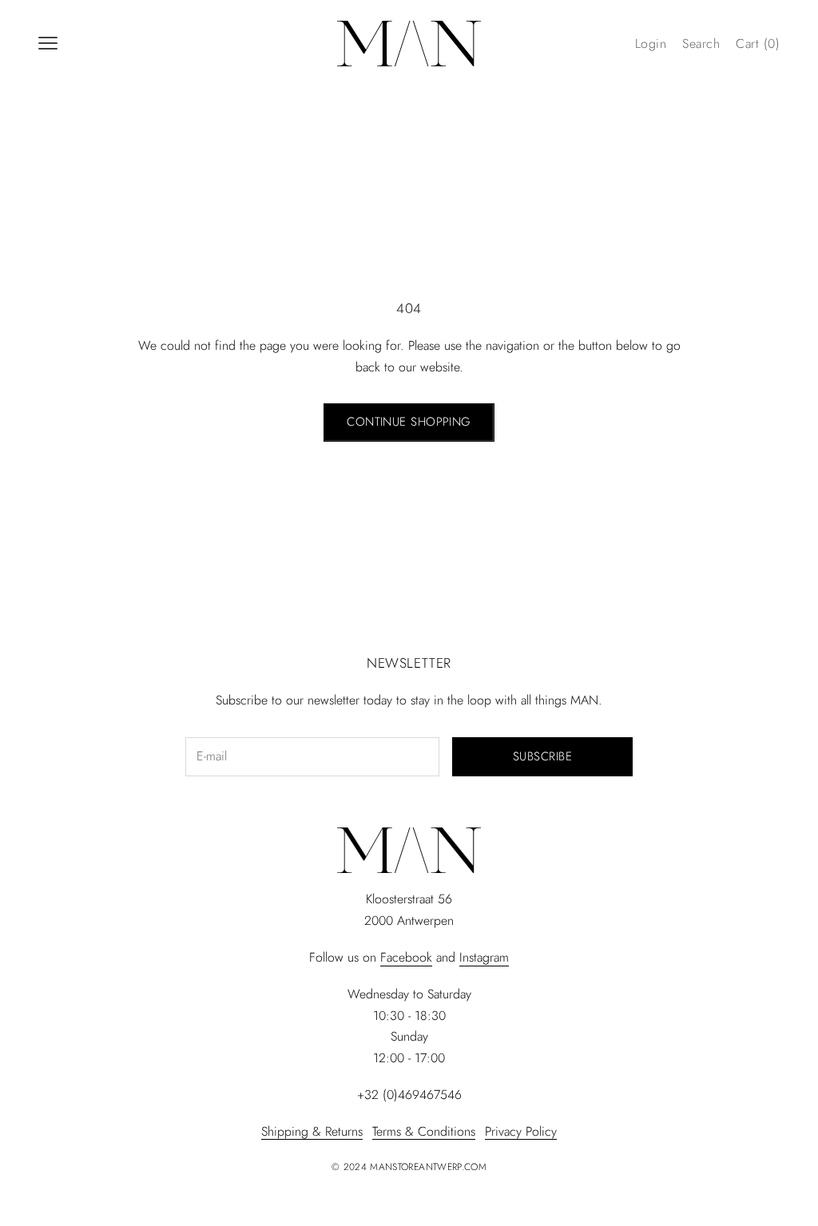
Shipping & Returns (312, 1131)
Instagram (484, 957)
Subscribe (542, 756)
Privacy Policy (521, 1131)
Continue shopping (409, 421)
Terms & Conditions (423, 1131)
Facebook (406, 957)
